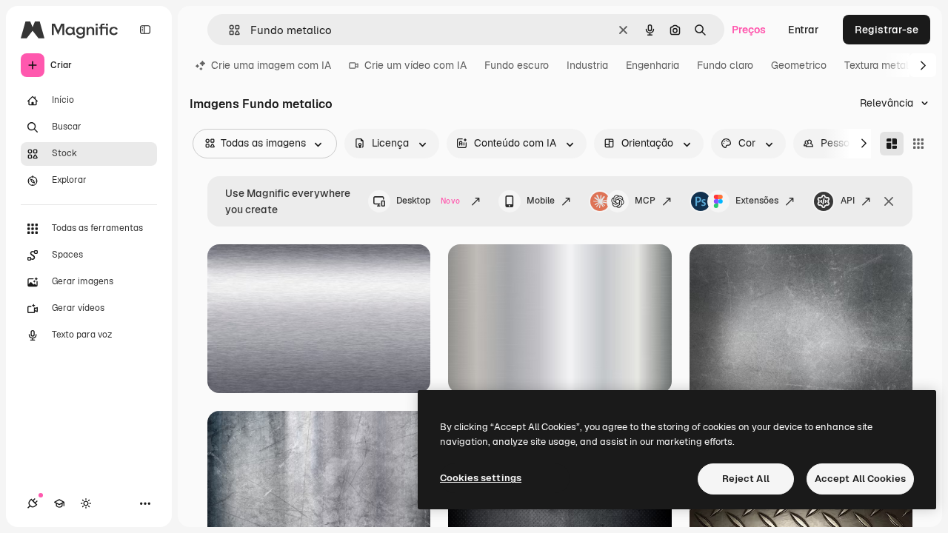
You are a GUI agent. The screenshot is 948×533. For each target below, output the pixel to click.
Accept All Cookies (860, 478)
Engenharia (652, 65)
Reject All (746, 478)
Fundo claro (725, 65)
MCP (645, 201)
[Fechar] (889, 201)
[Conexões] (32, 503)
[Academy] (59, 503)
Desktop (428, 201)
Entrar (803, 29)
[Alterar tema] (86, 503)
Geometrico (799, 65)
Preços (749, 29)
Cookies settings (480, 478)
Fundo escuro (516, 65)
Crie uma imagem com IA (271, 65)
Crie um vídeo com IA (415, 65)
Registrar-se (886, 29)
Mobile (541, 201)
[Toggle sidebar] (145, 29)
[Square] (918, 143)
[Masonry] (892, 143)
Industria (587, 65)
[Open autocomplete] (228, 30)
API (848, 201)
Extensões (756, 201)
